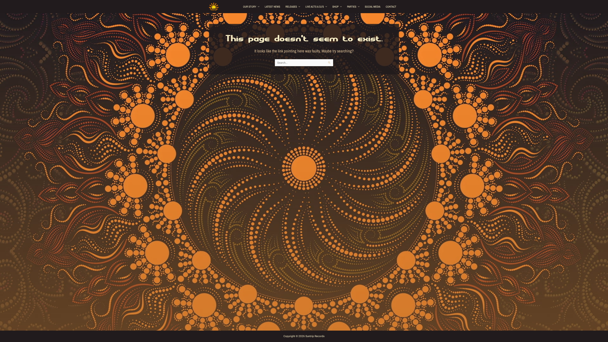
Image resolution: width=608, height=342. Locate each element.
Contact (391, 6)
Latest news (272, 6)
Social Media (372, 6)
